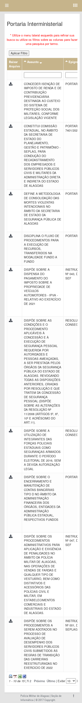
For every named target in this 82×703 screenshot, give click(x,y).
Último (51, 681)
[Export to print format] (10, 676)
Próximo (39, 681)
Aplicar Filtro (19, 53)
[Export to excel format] (19, 676)
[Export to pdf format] (14, 676)
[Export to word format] (24, 676)
